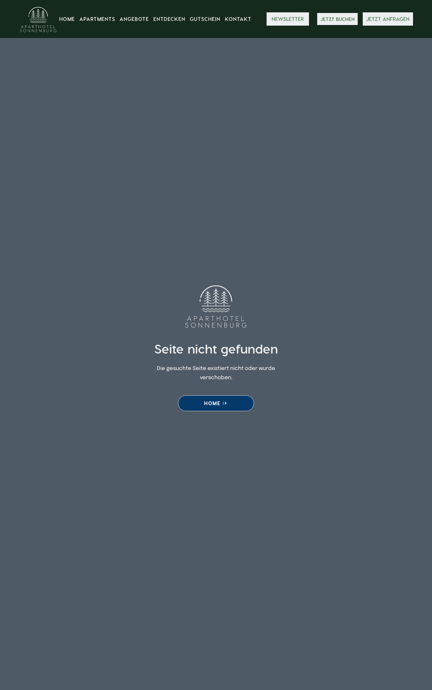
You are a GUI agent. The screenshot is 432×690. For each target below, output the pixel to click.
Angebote (134, 19)
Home (67, 19)
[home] (38, 19)
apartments (97, 19)
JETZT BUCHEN (337, 19)
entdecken (169, 19)
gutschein (205, 19)
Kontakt (238, 19)
